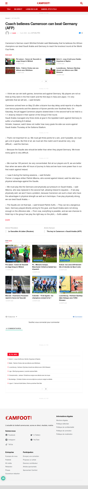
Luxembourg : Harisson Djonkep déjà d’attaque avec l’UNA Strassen (70, 297)
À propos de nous (11, 456)
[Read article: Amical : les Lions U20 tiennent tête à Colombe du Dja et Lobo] (71, 253)
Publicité (8, 460)
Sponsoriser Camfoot (30, 470)
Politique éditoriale (62, 424)
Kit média (8, 463)
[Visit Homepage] (44, 3)
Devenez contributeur (30, 463)
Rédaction (8, 466)
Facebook (11, 435)
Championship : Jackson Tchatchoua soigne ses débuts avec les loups (29, 375)
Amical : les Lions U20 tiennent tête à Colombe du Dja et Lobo (70, 265)
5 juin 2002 (23, 33)
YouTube (36, 440)
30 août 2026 (60, 74)
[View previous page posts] (42, 81)
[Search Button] (81, 3)
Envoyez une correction (31, 456)
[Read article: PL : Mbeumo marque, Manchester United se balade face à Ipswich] (44, 253)
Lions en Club (32, 9)
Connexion (78, 317)
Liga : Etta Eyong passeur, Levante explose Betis (23, 371)
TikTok (10, 444)
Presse (7, 470)
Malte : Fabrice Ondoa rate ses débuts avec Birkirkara (27, 69)
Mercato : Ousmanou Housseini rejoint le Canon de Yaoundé (16, 296)
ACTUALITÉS (16, 18)
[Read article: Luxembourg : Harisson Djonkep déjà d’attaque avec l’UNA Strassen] (71, 284)
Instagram (11, 440)
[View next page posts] (46, 81)
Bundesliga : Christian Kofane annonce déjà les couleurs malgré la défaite (30, 379)
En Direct (18, 9)
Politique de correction (63, 431)
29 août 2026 (36, 300)
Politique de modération (64, 434)
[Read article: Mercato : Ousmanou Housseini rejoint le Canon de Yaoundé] (17, 284)
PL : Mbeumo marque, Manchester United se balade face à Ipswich (44, 266)
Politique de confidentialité (65, 427)
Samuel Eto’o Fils (48, 9)
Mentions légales (62, 420)
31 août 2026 (20, 63)
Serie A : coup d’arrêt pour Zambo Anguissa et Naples (68, 60)
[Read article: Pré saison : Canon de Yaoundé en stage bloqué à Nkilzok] (10, 61)
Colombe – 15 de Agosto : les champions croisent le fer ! (42, 296)
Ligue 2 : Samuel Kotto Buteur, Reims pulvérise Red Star (25, 383)
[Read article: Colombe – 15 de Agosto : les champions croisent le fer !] (44, 284)
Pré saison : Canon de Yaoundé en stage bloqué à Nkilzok (28, 60)
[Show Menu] (6, 3)
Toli (9, 9)
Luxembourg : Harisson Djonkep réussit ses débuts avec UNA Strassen (68, 70)
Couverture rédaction (12, 473)
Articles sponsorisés (29, 466)
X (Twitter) (36, 435)
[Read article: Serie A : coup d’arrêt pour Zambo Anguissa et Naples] (50, 61)
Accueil (7, 18)
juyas (14, 33)
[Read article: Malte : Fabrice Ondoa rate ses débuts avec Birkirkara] (10, 70)
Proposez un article (29, 460)
